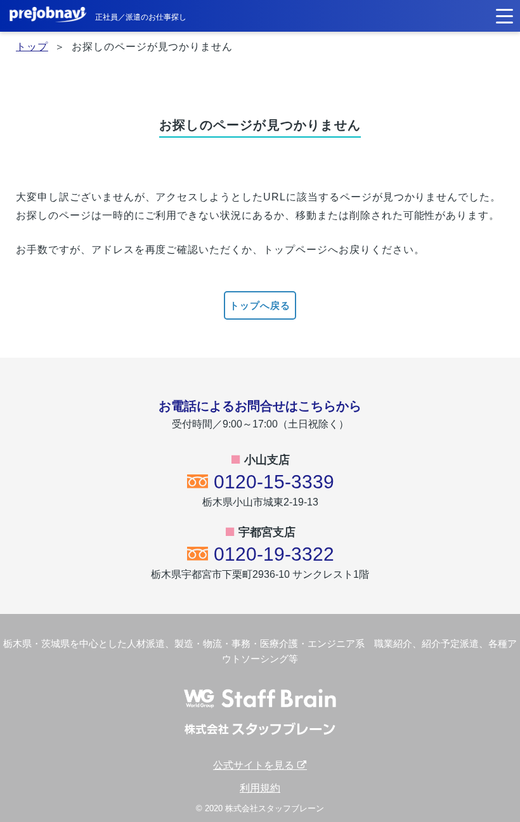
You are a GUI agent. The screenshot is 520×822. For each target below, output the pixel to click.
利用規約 (260, 788)
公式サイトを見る (255, 765)
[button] (504, 14)
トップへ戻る (260, 305)
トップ (32, 46)
